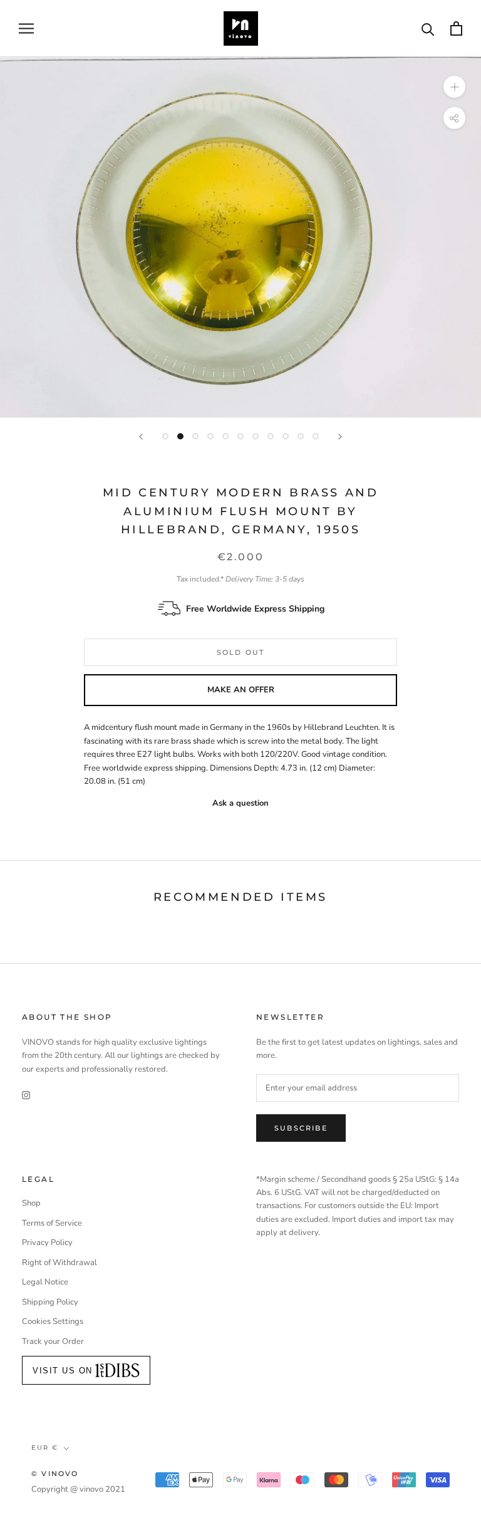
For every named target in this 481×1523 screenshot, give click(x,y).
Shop (31, 1203)
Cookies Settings (52, 1321)
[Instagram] (26, 1095)
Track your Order (53, 1341)
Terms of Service (52, 1223)
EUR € (44, 1448)
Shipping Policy (50, 1302)
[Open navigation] (26, 28)
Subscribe (301, 1128)
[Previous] (141, 436)
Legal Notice (45, 1282)
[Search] (428, 28)
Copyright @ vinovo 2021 (78, 1489)
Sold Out (241, 652)
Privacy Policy (47, 1242)
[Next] (340, 436)
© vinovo (55, 1473)
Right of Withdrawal (59, 1262)
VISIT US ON (63, 1371)
